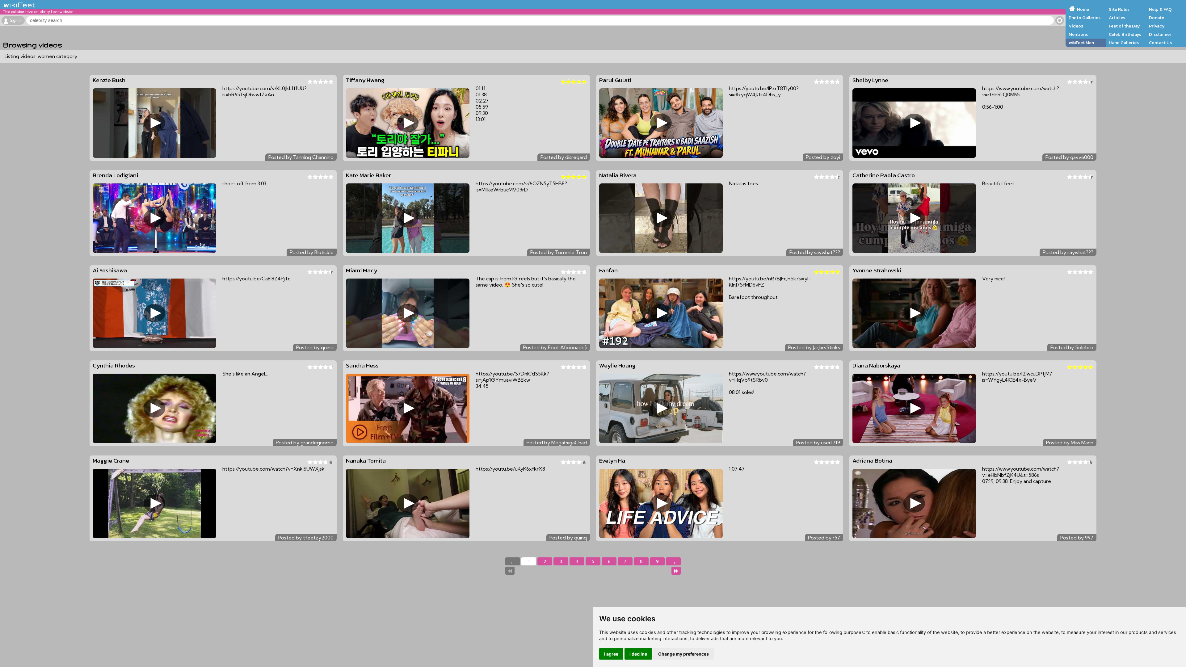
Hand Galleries (1124, 42)
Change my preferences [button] (683, 654)
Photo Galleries (1084, 17)
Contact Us (1160, 42)
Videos (1076, 26)
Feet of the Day (1124, 26)
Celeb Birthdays (1125, 34)
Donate (1156, 17)
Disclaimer (1160, 34)
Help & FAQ (1160, 9)
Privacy (1157, 26)
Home (1083, 9)
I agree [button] (611, 654)
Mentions (1078, 34)
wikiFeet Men (1081, 42)
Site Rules (1119, 9)
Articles (1117, 17)
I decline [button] (638, 654)
